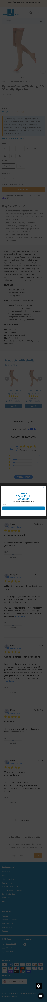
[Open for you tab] (39, 986)
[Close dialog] (44, 487)
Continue (23, 508)
